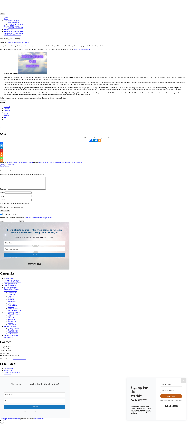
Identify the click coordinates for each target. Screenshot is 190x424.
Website (2, 200)
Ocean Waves (4, 166)
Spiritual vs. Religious (11, 335)
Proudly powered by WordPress (10, 419)
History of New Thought (15, 24)
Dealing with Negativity (11, 280)
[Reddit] (1, 153)
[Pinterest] (1, 150)
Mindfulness (12, 301)
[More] (99, 140)
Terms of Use (8, 370)
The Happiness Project (15, 310)
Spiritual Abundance (19, 359)
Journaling (11, 317)
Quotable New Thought (25, 162)
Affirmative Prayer (14, 314)
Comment (3, 189)
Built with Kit (34, 264)
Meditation (11, 319)
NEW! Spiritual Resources (12, 35)
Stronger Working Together (8, 164)
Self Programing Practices (12, 312)
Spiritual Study (12, 321)
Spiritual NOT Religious (11, 26)
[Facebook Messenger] (96, 140)
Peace (10, 303)
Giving (10, 316)
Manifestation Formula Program (14, 33)
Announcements (9, 278)
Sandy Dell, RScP (23, 42)
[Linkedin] (93, 140)
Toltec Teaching (13, 330)
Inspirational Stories (10, 285)
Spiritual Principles (10, 326)
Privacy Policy (8, 368)
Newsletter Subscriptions (11, 372)
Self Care (11, 307)
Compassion (12, 292)
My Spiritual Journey (10, 287)
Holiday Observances (10, 284)
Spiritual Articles (9, 29)
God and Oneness (11, 162)
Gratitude (11, 298)
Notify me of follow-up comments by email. (16, 203)
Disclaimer (7, 374)
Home (6, 17)
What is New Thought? (11, 20)
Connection (11, 294)
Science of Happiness (10, 291)
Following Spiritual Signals (12, 282)
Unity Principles (13, 332)
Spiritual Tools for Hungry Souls (22, 4)
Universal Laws (13, 333)
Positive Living (12, 305)
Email (2, 196)
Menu (2, 13)
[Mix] (1, 155)
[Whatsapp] (1, 158)
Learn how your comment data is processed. (38, 218)
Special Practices (13, 308)
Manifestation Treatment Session (14, 31)
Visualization (12, 324)
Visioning (11, 323)
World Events (8, 337)
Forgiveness (11, 296)
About (6, 19)
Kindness (11, 300)
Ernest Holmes (59, 162)
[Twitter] (1, 145)
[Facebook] (90, 140)
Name (2, 192)
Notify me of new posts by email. (12, 207)
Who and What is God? (15, 28)
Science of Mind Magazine (82, 49)
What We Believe (13, 22)
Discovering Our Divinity (46, 162)
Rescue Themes (39, 419)
